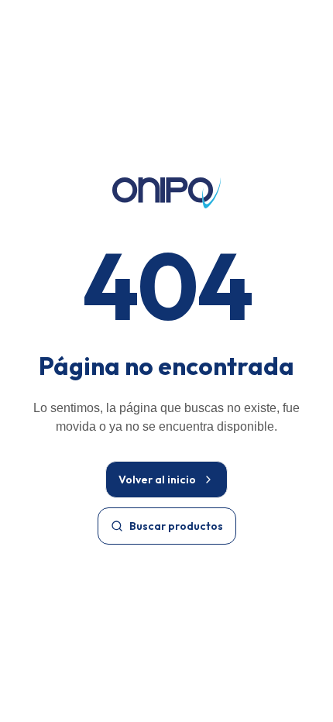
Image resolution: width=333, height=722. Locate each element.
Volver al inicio (157, 479)
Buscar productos (176, 526)
